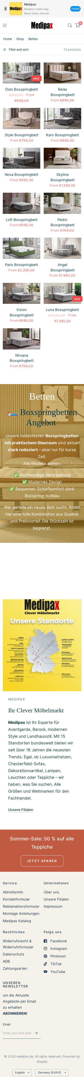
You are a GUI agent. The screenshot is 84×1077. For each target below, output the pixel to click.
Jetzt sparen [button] (42, 861)
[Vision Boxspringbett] (21, 293)
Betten (33, 39)
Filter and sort (18, 49)
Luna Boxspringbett (62, 310)
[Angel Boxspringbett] (62, 248)
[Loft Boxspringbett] (21, 203)
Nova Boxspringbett (21, 174)
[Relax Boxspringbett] (62, 73)
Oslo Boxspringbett (21, 89)
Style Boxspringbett (21, 135)
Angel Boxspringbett (63, 267)
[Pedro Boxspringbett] (62, 203)
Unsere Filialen (56, 899)
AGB (6, 961)
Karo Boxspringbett (62, 135)
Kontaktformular (16, 899)
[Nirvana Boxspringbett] (21, 338)
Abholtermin (13, 892)
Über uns (51, 892)
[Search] (69, 26)
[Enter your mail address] (36, 1033)
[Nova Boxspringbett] (21, 158)
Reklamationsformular (21, 906)
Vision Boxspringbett (22, 312)
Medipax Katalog (17, 921)
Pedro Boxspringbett (63, 222)
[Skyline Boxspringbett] (62, 158)
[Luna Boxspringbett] (62, 293)
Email (7, 1024)
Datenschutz (13, 954)
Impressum (53, 906)
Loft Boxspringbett (21, 220)
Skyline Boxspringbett (63, 177)
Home (7, 39)
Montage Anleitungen (21, 913)
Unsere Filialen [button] (20, 810)
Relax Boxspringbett (63, 92)
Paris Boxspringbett (21, 265)
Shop (20, 39)
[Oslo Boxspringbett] (21, 73)
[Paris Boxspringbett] (21, 248)
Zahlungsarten (15, 968)
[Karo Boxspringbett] (62, 118)
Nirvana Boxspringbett (22, 358)
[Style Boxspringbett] (21, 118)
